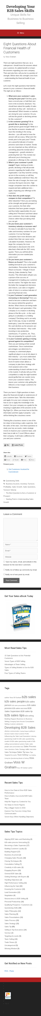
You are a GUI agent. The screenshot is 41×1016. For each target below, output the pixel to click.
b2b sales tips (14, 715)
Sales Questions (29, 487)
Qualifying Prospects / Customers (17, 905)
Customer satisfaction (16, 724)
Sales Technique (11, 752)
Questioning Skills (12, 481)
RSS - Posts (9, 971)
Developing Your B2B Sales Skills (20, 8)
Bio (8, 445)
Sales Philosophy (11, 911)
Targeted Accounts (11, 755)
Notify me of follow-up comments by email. (21, 570)
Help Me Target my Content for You (18, 802)
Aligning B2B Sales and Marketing (17, 839)
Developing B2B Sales (20, 727)
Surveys (8, 933)
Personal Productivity (12, 902)
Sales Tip (21, 752)
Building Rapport (11, 719)
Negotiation (9, 895)
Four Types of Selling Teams (15, 673)
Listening (33, 736)
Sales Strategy (20, 749)
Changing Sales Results (17, 721)
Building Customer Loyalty (14, 849)
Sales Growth (17, 487)
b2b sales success (19, 708)
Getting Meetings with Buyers (15, 877)
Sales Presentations (12, 917)
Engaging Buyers (11, 870)
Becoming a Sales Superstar (15, 845)
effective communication (12, 731)
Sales (27, 744)
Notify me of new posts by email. (17, 574)
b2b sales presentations (19, 705)
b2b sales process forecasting (16, 842)
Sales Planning (10, 914)
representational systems (17, 744)
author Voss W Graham (13, 697)
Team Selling (22, 755)
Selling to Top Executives (14, 930)
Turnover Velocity (9, 490)
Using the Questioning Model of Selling (17, 758)
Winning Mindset (11, 948)
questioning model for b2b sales (15, 739)
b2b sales (29, 697)
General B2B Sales (12, 874)
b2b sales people (15, 701)
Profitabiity (7, 487)
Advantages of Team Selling (15, 664)
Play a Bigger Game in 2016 (15, 808)
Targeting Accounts (12, 936)
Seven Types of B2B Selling (15, 661)
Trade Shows (9, 942)
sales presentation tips (16, 746)
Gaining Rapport (24, 731)
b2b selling (29, 716)
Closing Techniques (12, 861)
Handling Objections (12, 880)
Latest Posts (18, 445)
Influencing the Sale (12, 736)
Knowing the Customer (13, 889)
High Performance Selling (14, 883)
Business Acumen (12, 484)
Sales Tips (29, 752)
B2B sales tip (27, 711)
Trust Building (32, 755)
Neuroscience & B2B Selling (15, 899)
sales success (30, 749)
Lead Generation (24, 736)
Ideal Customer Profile (22, 734)
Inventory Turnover (27, 484)
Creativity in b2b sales (13, 867)
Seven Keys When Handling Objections (19, 817)
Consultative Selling (12, 864)
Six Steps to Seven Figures (15, 805)
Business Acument (12, 855)
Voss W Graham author (24, 768)
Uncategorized (10, 945)
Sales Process (30, 746)
